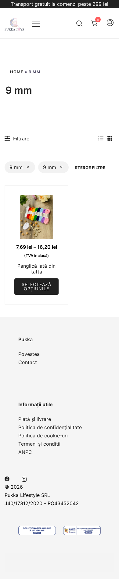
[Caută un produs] (79, 23)
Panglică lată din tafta (36, 269)
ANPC (25, 452)
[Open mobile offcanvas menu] (36, 23)
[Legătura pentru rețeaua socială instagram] (24, 478)
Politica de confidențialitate (50, 427)
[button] (100, 138)
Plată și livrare (34, 419)
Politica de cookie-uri (43, 435)
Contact (27, 362)
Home (16, 72)
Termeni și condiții (39, 444)
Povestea (29, 354)
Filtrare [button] (21, 139)
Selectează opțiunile (36, 286)
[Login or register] (110, 25)
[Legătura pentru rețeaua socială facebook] (7, 478)
